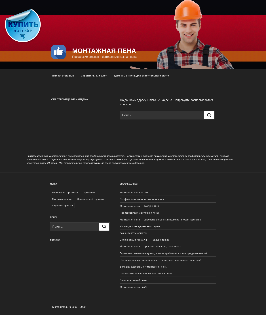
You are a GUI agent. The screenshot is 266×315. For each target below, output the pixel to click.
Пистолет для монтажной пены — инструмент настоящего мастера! (160, 260)
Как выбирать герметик (133, 233)
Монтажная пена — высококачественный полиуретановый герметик (160, 219)
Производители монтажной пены (139, 212)
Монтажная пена (104, 50)
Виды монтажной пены (133, 280)
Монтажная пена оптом (134, 192)
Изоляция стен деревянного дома (140, 226)
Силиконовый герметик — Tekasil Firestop (144, 239)
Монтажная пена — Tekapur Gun (139, 206)
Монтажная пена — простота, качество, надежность (151, 246)
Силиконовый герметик (90, 199)
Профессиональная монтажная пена (142, 199)
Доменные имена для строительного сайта (141, 75)
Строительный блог (94, 75)
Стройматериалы (62, 205)
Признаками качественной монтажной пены (146, 273)
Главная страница (62, 75)
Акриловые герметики (65, 192)
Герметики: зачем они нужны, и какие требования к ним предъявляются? (163, 253)
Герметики (89, 192)
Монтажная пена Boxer (133, 287)
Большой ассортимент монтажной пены (143, 266)
